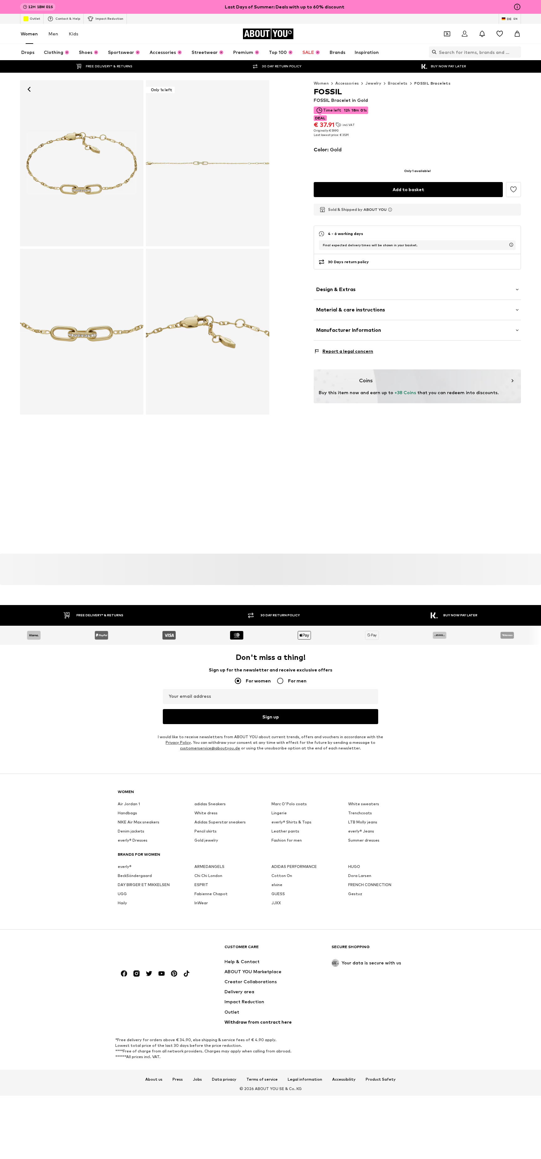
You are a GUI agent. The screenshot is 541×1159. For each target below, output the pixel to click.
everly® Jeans (361, 831)
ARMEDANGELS (209, 866)
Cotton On (281, 876)
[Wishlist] (499, 34)
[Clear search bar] (516, 52)
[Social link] (124, 974)
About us (153, 1079)
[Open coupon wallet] (447, 34)
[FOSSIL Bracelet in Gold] (81, 332)
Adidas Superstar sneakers (220, 822)
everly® (124, 866)
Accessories (347, 83)
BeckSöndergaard (135, 876)
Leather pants (285, 831)
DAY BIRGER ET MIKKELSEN (144, 885)
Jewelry (373, 83)
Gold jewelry (206, 840)
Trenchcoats (360, 813)
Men (53, 33)
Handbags (127, 813)
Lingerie (279, 813)
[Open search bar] (432, 52)
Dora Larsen (359, 876)
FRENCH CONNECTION (369, 885)
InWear (201, 903)
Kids (73, 33)
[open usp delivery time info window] (511, 245)
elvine (276, 885)
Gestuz (355, 894)
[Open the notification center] (482, 34)
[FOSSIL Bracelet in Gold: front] (81, 163)
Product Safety (381, 1079)
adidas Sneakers (210, 804)
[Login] (464, 34)
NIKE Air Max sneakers (138, 822)
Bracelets (398, 83)
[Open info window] (517, 7)
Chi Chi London (208, 876)
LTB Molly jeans (362, 822)
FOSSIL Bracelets (432, 83)
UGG (122, 894)
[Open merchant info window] (390, 209)
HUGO (354, 866)
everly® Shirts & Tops (291, 822)
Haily (122, 903)
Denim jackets (131, 831)
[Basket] (517, 34)
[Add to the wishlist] (513, 189)
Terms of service (262, 1079)
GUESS (278, 894)
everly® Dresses (132, 840)
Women (29, 33)
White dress (206, 813)
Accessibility (344, 1079)
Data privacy (224, 1079)
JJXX (276, 903)
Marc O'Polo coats (289, 804)
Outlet (35, 18)
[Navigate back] (29, 89)
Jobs (197, 1079)
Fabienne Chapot (211, 894)
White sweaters (363, 804)
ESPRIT (201, 885)
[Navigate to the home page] (152, 950)
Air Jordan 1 (129, 804)
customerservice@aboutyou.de (210, 748)
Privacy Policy (178, 742)
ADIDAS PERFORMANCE (294, 866)
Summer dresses (363, 840)
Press (178, 1079)
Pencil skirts (205, 831)
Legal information (305, 1079)
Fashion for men (286, 840)
